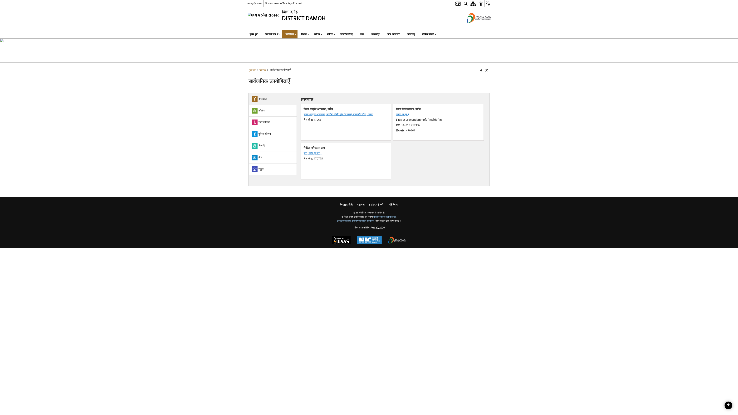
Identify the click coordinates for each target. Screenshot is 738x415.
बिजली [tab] (261, 146)
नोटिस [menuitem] (330, 34)
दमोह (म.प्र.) (402, 114)
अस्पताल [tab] (262, 99)
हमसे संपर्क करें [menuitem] (376, 205)
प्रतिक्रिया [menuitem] (393, 205)
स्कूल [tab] (260, 169)
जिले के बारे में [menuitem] (271, 34)
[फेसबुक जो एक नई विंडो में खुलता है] (481, 70)
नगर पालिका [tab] (264, 122)
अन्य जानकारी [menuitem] (393, 34)
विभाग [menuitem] (304, 34)
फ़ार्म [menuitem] (362, 34)
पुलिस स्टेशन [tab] (264, 134)
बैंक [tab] (260, 157)
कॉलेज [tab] (261, 110)
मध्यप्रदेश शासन (255, 3)
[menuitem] (457, 3)
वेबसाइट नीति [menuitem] (346, 205)
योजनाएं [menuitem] (411, 34)
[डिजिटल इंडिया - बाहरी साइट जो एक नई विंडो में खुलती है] (474, 26)
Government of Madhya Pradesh (284, 3)
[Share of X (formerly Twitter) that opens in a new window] (486, 70)
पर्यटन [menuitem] (317, 34)
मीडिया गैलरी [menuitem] (428, 34)
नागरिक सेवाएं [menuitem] (346, 34)
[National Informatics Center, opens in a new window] (369, 240)
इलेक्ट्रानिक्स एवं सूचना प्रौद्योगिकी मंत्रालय (355, 221)
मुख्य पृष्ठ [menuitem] (254, 34)
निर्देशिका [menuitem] (290, 34)
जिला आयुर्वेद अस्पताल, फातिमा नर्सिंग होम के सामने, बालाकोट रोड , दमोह (338, 114)
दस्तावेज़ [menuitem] (375, 34)
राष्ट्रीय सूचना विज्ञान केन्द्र (384, 217)
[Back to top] (728, 405)
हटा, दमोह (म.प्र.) (312, 153)
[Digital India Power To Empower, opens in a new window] (397, 240)
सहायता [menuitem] (361, 205)
